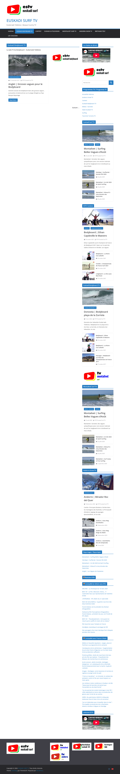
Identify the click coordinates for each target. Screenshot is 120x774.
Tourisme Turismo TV (89, 116)
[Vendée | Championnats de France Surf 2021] (88, 266)
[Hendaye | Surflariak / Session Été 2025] (88, 174)
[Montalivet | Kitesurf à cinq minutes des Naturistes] (88, 195)
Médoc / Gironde (87, 107)
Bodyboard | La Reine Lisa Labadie (103, 255)
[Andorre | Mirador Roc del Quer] (97, 482)
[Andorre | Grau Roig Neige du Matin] (88, 533)
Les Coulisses (13, 36)
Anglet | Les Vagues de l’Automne (92, 571)
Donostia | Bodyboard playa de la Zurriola (96, 313)
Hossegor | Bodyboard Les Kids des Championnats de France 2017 (104, 358)
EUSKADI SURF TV (22, 20)
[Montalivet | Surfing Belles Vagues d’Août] (97, 133)
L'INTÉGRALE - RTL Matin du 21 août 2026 (95, 599)
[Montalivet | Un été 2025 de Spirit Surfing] (88, 184)
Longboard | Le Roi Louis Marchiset (104, 275)
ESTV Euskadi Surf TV (27, 80)
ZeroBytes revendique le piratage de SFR (95, 627)
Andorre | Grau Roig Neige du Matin (102, 531)
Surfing (11, 31)
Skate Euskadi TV (87, 110)
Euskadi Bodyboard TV (24, 31)
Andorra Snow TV (85, 31)
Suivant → (75, 108)
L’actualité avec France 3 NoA (95, 638)
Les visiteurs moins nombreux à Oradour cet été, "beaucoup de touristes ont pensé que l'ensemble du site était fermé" (97, 685)
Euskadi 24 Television (51, 31)
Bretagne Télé (100, 31)
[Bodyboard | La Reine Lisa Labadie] (88, 256)
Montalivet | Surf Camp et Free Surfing (103, 460)
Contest (38, 31)
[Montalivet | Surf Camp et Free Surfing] (88, 461)
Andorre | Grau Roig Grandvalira (102, 521)
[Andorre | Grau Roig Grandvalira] (88, 522)
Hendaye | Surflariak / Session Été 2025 (103, 173)
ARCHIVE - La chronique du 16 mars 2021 (95, 589)
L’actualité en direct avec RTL (95, 584)
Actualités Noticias (88, 94)
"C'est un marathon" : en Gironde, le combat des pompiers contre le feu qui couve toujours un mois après (97, 678)
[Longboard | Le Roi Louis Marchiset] (88, 276)
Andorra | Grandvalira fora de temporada (103, 542)
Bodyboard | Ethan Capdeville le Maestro (95, 234)
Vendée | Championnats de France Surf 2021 (103, 265)
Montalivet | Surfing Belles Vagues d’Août (95, 150)
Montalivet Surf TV (69, 31)
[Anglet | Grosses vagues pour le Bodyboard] (27, 65)
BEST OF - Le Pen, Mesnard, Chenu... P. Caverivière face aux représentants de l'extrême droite (97, 594)
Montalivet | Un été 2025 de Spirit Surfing (104, 183)
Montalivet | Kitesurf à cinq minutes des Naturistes (103, 194)
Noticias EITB (90, 577)
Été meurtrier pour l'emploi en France (94, 624)
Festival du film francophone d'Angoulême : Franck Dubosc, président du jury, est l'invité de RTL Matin (97, 614)
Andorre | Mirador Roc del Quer (96, 498)
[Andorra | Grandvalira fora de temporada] (88, 543)
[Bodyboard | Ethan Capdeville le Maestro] (97, 217)
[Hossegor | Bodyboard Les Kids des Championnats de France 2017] (88, 359)
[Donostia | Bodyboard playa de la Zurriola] (97, 296)
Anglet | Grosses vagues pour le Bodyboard (25, 85)
